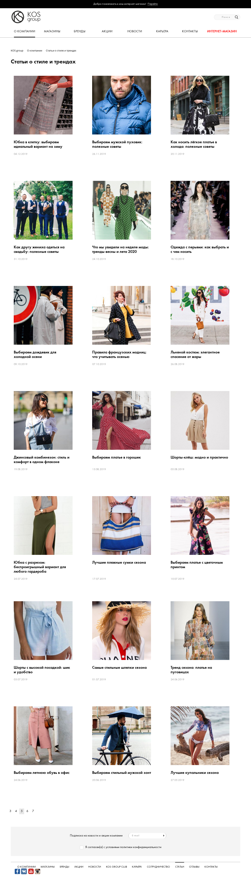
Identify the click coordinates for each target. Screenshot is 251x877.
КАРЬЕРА (162, 31)
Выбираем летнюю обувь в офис (41, 772)
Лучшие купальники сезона (195, 772)
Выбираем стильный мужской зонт (121, 772)
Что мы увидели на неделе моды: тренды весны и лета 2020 (120, 249)
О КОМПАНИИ (24, 31)
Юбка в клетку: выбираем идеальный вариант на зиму (38, 144)
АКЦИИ (107, 31)
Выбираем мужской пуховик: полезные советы (117, 144)
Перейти (153, 4)
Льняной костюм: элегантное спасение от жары (195, 354)
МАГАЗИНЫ (52, 31)
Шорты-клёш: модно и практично (199, 457)
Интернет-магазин (222, 31)
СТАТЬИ (179, 867)
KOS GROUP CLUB (116, 867)
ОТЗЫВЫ (194, 867)
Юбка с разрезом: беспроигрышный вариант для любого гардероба (40, 567)
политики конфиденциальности (140, 847)
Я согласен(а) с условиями (123, 847)
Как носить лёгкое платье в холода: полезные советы (194, 144)
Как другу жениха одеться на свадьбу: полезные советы (39, 249)
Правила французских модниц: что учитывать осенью (119, 354)
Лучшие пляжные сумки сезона (119, 562)
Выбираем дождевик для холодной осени (35, 354)
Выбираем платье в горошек (116, 457)
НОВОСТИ (134, 31)
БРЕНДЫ (79, 31)
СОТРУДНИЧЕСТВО (158, 867)
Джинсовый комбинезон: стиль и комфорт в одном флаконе (41, 459)
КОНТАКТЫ (190, 31)
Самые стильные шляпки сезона (119, 667)
